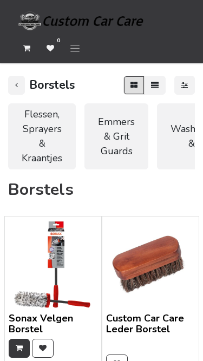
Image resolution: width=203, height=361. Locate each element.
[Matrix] (134, 85)
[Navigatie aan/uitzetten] (75, 48)
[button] (19, 348)
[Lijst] (155, 85)
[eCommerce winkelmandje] (26, 48)
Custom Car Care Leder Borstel (145, 324)
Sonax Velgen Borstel (41, 324)
